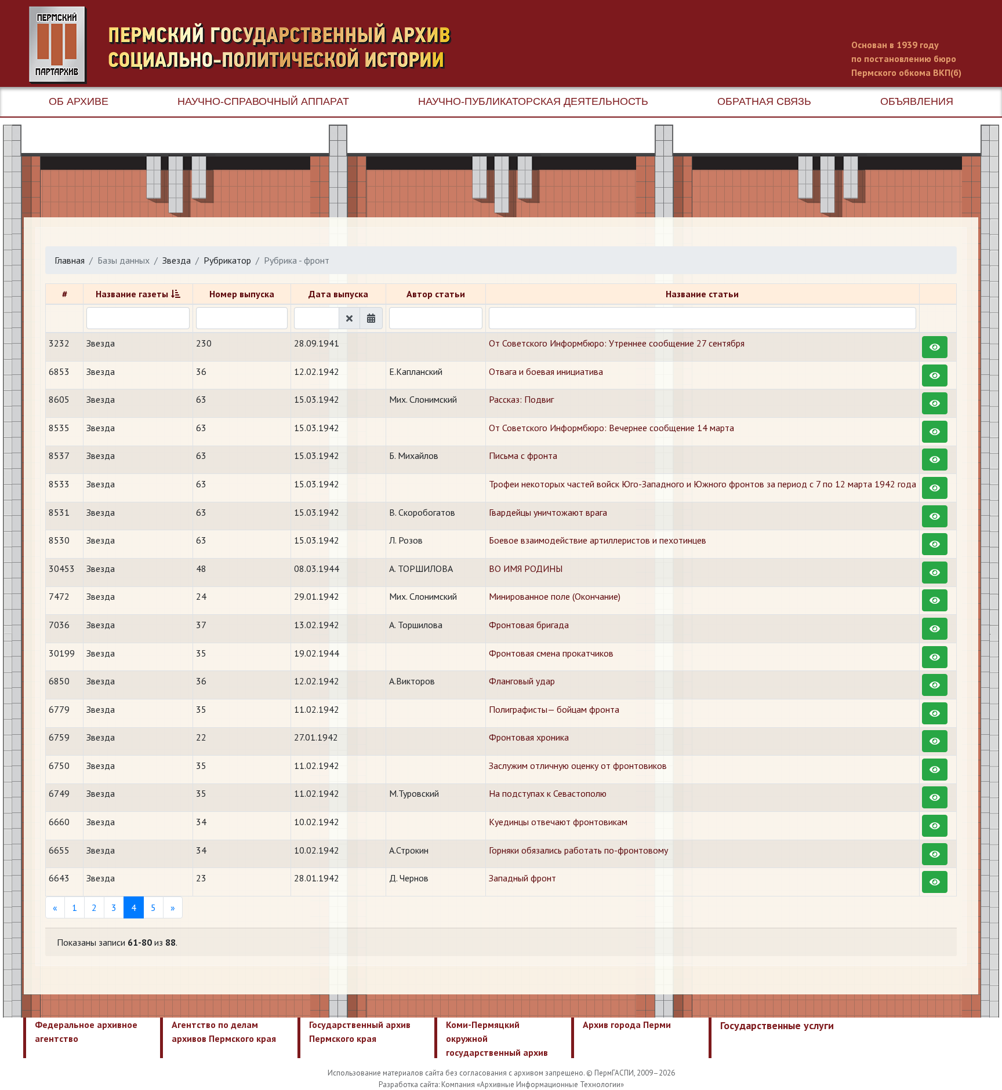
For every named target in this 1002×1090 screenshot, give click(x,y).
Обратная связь (764, 101)
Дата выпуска (338, 294)
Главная (70, 260)
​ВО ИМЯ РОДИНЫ (525, 568)
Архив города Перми (627, 1024)
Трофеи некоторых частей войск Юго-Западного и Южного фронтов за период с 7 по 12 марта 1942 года (702, 484)
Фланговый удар (522, 681)
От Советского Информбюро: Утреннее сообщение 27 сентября (617, 343)
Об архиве (78, 101)
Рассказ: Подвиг (521, 399)
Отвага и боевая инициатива (546, 371)
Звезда (176, 260)
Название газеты (132, 294)
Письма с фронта (523, 455)
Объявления (916, 101)
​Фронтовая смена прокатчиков (551, 653)
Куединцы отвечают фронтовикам (558, 821)
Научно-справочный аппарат (263, 101)
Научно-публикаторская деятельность (533, 101)
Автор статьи (435, 294)
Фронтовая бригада (529, 624)
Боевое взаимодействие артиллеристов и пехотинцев (597, 540)
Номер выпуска (241, 294)
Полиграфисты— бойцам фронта (554, 709)
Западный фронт (522, 878)
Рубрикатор (227, 260)
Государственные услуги (777, 1025)
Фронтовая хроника (529, 737)
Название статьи (702, 294)
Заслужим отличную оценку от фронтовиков (578, 765)
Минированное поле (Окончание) (554, 596)
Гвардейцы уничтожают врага (548, 512)
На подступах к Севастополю (548, 793)
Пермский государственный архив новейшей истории (246, 45)
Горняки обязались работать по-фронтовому (578, 850)
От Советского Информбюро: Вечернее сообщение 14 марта (611, 427)
